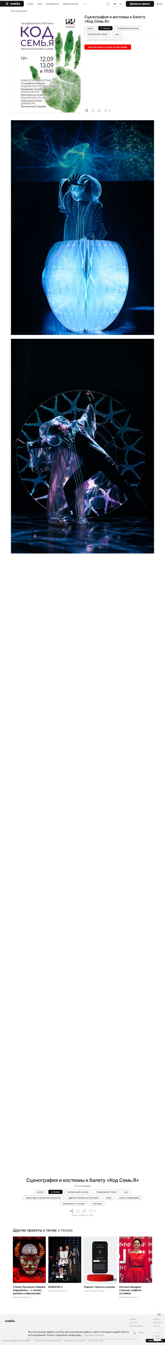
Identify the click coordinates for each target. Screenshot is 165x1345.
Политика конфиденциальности (47, 1341)
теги (39, 3)
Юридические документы (75, 1341)
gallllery (156, 1319)
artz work (134, 1322)
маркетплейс (71, 3)
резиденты (52, 3)
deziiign (133, 1319)
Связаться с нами (95, 1341)
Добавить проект (140, 3)
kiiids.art (156, 1326)
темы (30, 3)
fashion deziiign (136, 1326)
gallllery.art (157, 1322)
